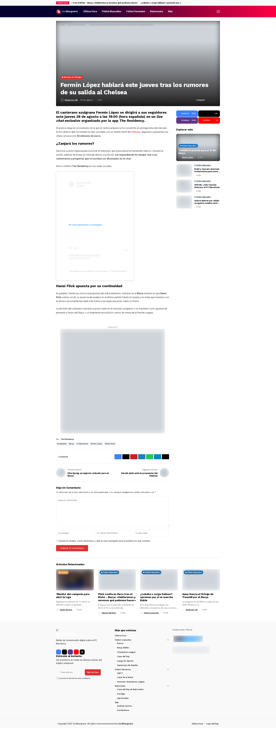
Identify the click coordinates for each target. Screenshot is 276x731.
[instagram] (219, 3)
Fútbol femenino (123, 669)
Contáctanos (123, 710)
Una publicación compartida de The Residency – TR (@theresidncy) (98, 271)
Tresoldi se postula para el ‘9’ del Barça (197, 151)
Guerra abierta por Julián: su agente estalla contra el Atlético (207, 202)
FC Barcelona (82, 444)
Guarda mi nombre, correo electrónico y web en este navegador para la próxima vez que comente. (105, 541)
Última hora (110, 444)
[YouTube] (76, 652)
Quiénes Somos (124, 706)
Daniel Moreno (66, 610)
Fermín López (96, 444)
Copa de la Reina (125, 677)
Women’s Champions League (130, 682)
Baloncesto (120, 686)
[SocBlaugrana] (67, 11)
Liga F (120, 673)
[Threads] (82, 652)
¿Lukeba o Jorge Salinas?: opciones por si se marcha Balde (162, 3)
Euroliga (121, 694)
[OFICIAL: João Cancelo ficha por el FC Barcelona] (184, 186)
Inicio (62, 24)
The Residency (67, 439)
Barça (71, 444)
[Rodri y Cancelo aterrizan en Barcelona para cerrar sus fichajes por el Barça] (184, 170)
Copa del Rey (123, 656)
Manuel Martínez (109, 613)
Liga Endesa (122, 698)
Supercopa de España (127, 665)
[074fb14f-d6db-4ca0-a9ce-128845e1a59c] (112, 380)
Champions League (126, 652)
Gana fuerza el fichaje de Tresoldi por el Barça (197, 596)
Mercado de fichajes (77, 24)
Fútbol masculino (123, 640)
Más (117, 702)
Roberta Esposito (151, 613)
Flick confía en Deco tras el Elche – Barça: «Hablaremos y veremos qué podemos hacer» (88, 3)
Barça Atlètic (123, 647)
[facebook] (213, 3)
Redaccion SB (71, 100)
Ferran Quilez (187, 157)
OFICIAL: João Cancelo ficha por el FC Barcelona (206, 186)
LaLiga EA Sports (125, 661)
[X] (216, 3)
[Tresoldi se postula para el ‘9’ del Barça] (198, 147)
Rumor (120, 643)
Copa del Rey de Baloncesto (130, 689)
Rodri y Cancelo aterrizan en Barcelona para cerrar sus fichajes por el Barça (206, 170)
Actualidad (61, 444)
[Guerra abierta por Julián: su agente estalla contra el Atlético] (184, 202)
